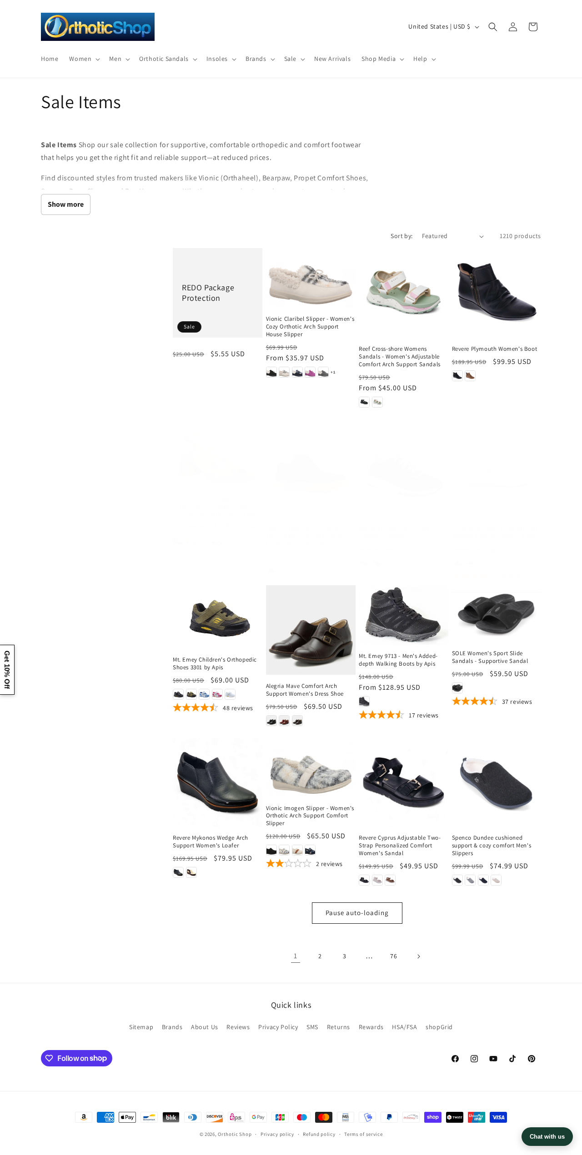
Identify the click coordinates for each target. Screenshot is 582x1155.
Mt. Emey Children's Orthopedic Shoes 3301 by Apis (215, 663)
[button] (84, 58)
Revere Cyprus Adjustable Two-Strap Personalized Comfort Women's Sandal (400, 845)
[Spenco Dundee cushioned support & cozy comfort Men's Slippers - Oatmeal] (496, 880)
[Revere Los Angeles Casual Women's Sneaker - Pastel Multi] (403, 563)
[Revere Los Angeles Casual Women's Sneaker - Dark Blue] (377, 563)
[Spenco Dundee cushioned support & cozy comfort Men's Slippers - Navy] (483, 880)
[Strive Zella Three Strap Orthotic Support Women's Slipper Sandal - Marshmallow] (483, 563)
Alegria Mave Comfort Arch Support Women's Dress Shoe (305, 689)
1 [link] (295, 956)
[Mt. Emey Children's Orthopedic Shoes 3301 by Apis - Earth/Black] (191, 694)
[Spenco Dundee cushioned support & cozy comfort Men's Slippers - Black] (457, 880)
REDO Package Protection (208, 292)
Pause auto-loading (357, 912)
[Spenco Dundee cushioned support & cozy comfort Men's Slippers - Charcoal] (470, 880)
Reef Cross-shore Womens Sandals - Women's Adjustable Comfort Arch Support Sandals (400, 356)
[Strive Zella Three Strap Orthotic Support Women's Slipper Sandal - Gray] (470, 563)
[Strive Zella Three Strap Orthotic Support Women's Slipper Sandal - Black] (457, 563)
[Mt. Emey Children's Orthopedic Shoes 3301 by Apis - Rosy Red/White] (217, 694)
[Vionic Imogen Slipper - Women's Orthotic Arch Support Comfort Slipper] (311, 767)
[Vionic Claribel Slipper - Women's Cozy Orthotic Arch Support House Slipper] (311, 278)
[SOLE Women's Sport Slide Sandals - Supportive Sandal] (497, 613)
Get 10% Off (7, 670)
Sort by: (401, 236)
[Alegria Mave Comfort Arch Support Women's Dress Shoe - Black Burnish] (271, 720)
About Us (204, 1027)
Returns (338, 1027)
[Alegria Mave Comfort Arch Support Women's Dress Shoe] (311, 630)
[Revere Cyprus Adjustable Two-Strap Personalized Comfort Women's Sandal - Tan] (390, 880)
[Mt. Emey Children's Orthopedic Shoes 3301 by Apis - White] (230, 694)
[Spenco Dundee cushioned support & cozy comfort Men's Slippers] (497, 782)
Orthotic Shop (234, 1134)
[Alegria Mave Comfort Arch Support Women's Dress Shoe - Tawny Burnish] (297, 720)
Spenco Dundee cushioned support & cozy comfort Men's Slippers (492, 845)
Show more (66, 204)
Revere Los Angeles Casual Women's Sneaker (394, 532)
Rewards (371, 1027)
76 (393, 956)
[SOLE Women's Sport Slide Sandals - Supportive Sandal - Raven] (457, 687)
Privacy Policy (278, 1027)
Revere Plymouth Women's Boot (494, 349)
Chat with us (547, 1136)
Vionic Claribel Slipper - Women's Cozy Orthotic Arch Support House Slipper (310, 326)
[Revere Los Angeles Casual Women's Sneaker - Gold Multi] (390, 563)
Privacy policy (277, 1133)
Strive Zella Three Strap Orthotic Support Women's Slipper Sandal (496, 532)
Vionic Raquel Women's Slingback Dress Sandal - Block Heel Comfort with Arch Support (215, 506)
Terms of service (363, 1133)
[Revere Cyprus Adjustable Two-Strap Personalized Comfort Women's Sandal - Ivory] (377, 880)
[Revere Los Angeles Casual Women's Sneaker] (403, 473)
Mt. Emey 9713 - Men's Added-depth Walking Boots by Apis (398, 659)
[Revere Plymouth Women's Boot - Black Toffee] (457, 375)
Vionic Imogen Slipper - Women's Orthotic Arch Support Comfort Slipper (310, 816)
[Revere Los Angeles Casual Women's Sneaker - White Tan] (416, 563)
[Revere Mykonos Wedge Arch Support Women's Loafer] (217, 782)
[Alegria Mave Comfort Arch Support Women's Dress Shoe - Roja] (284, 720)
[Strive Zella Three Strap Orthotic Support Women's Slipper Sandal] (497, 473)
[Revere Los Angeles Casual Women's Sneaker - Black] (364, 563)
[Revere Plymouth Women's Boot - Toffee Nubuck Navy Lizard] (470, 375)
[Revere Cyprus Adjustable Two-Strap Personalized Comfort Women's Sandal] (403, 782)
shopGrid (439, 1027)
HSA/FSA (404, 1027)
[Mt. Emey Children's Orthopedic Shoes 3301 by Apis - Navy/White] (204, 694)
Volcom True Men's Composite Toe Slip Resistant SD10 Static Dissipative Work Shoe (306, 536)
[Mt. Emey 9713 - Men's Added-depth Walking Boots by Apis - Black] (364, 701)
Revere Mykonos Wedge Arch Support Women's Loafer (210, 841)
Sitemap (141, 1027)
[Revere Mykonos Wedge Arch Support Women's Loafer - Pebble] (191, 872)
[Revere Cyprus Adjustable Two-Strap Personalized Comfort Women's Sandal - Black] (364, 880)
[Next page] (418, 956)
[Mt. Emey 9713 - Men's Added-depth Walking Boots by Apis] (403, 615)
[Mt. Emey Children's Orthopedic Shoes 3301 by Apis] (217, 616)
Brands (172, 1027)
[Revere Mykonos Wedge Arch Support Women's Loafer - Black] (178, 872)
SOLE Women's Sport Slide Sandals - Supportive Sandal (490, 657)
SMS (312, 1027)
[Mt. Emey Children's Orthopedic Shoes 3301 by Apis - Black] (178, 694)
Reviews (238, 1027)
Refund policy (319, 1133)
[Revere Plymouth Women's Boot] (497, 293)
